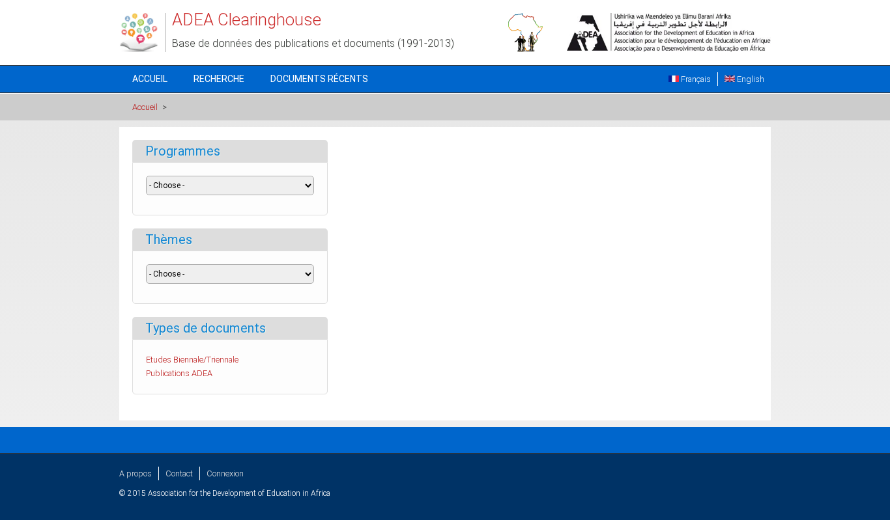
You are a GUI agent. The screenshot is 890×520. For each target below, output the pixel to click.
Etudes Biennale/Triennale (192, 359)
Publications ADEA (179, 373)
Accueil (149, 79)
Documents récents (319, 79)
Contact (179, 473)
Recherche (219, 79)
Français (695, 79)
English (749, 79)
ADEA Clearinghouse (246, 19)
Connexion (225, 473)
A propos (135, 473)
